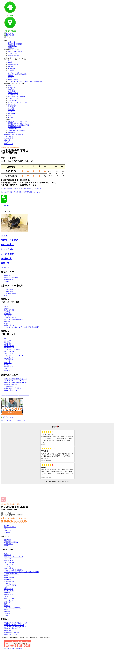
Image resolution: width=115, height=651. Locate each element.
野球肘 (10, 78)
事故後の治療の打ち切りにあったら (19, 121)
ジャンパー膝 (12, 100)
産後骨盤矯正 (12, 46)
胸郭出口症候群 (13, 64)
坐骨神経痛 (11, 91)
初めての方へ (7, 244)
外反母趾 (11, 117)
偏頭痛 (10, 62)
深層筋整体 (11, 42)
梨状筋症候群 (12, 106)
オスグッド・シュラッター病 (17, 102)
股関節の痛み (12, 113)
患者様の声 (6, 258)
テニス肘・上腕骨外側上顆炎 (17, 74)
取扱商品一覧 (8, 144)
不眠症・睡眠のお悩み (15, 51)
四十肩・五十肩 (13, 79)
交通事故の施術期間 (14, 127)
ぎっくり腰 (11, 87)
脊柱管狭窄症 (12, 104)
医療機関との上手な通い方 (16, 130)
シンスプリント (13, 98)
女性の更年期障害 (13, 55)
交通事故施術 (12, 129)
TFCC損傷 (11, 70)
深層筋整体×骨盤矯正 (15, 44)
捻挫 (9, 115)
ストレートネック (13, 72)
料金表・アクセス (9, 240)
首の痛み (11, 66)
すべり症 (11, 108)
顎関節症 (11, 76)
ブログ (6, 142)
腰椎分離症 (11, 110)
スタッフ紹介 (8, 136)
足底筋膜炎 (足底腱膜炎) (16, 96)
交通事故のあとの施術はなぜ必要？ (19, 125)
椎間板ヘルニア (13, 93)
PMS (9, 57)
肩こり (10, 61)
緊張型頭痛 (11, 68)
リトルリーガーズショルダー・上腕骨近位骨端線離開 (25, 81)
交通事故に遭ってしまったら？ (18, 123)
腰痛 (9, 85)
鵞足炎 (10, 112)
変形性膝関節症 (13, 95)
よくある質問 (8, 138)
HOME (6, 205)
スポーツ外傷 (12, 53)
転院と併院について (14, 132)
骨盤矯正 (11, 48)
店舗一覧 (7, 140)
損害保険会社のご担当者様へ (13, 134)
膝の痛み (11, 89)
